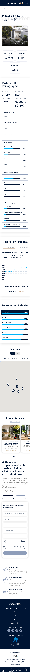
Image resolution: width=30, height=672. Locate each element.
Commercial (15, 623)
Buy (15, 612)
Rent (15, 619)
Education (5, 358)
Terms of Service (20, 548)
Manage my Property (16, 589)
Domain (21, 291)
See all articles (15, 421)
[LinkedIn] (20, 630)
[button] (17, 387)
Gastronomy (24, 358)
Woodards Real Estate (13, 608)
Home (5, 9)
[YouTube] (16, 630)
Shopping (14, 358)
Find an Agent (14, 567)
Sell (15, 616)
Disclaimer (7, 662)
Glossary (14, 662)
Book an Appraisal (15, 577)
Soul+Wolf (18, 664)
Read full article (11, 450)
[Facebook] (8, 630)
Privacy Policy (10, 548)
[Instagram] (12, 630)
